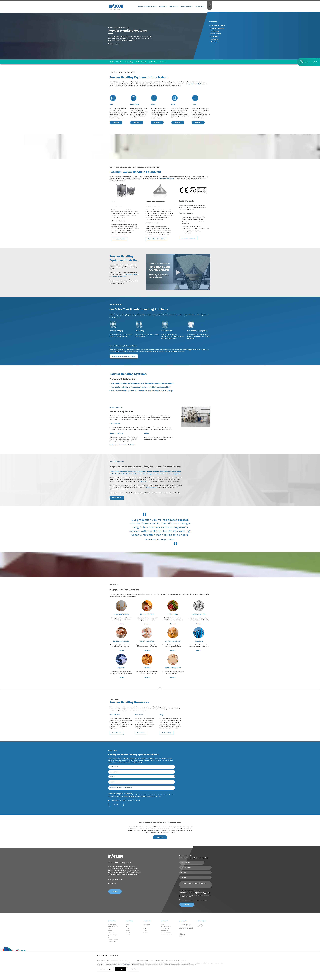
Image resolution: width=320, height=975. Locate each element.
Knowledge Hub (185, 6)
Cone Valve (143, 481)
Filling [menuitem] (127, 928)
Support (182, 936)
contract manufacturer (196, 84)
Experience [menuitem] (214, 36)
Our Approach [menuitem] (164, 930)
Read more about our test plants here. (123, 445)
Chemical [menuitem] (110, 937)
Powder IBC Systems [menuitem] (166, 934)
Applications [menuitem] (215, 39)
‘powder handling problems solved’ (190, 349)
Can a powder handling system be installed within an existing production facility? (142, 391)
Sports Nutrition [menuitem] (112, 924)
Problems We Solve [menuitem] (217, 28)
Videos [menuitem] (145, 930)
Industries (173, 6)
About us (160, 837)
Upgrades (182, 934)
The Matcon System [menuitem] (218, 25)
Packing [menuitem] (128, 932)
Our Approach (117, 497)
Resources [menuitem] (214, 42)
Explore (121, 623)
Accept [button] (120, 969)
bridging (135, 274)
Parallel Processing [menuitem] (166, 926)
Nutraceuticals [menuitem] (112, 941)
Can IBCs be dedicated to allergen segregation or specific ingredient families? (140, 387)
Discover (116, 122)
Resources (140, 733)
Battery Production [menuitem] (113, 939)
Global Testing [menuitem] (216, 33)
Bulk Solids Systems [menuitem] (166, 932)
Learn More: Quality (188, 238)
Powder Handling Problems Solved (123, 356)
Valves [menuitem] (127, 924)
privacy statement (125, 964)
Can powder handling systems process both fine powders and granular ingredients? (142, 383)
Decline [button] (133, 969)
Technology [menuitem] (215, 31)
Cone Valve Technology (166, 178)
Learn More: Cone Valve (156, 239)
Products (162, 6)
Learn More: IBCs (119, 239)
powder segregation (119, 276)
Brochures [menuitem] (146, 932)
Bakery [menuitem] (110, 930)
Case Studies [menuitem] (147, 924)
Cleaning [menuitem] (128, 934)
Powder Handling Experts (146, 6)
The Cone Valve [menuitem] (165, 928)
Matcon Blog (166, 733)
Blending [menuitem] (128, 930)
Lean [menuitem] (162, 924)
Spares (181, 933)
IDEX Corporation (150, 487)
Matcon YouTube (201, 925)
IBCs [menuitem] (127, 926)
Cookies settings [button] (105, 969)
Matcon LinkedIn (198, 925)
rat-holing (129, 274)
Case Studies (116, 733)
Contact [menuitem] (163, 62)
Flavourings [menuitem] (111, 928)
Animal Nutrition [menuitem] (112, 934)
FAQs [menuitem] (145, 926)
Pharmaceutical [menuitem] (112, 935)
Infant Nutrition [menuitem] (112, 932)
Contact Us (198, 6)
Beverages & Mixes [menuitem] (113, 926)
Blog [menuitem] (145, 928)
